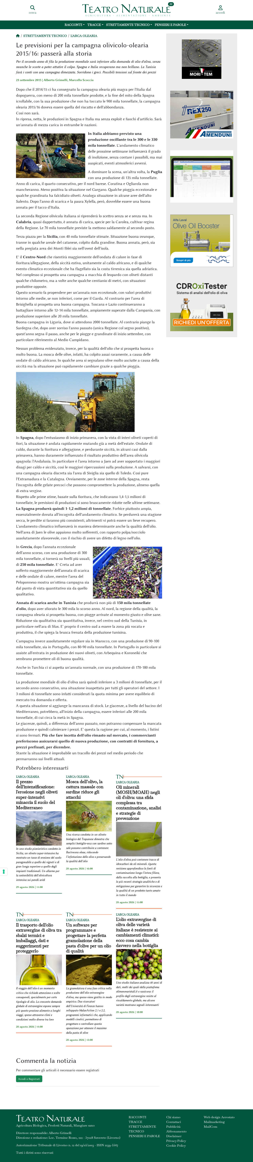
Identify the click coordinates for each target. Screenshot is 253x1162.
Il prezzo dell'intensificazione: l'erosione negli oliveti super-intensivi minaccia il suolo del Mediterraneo (37, 794)
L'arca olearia (84, 36)
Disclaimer (173, 1136)
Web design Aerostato (219, 1117)
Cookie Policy (176, 1145)
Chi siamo (173, 1117)
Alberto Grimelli (55, 80)
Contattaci (173, 1122)
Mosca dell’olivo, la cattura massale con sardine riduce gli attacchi (84, 789)
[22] (126, 9)
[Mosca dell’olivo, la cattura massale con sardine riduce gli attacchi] (89, 817)
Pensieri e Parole (170, 25)
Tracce (94, 25)
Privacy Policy (176, 1141)
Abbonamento (176, 1131)
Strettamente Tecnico (128, 25)
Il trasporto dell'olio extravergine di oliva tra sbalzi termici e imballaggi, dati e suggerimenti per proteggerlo (39, 937)
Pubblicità (173, 1127)
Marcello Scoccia (81, 80)
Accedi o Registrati (29, 1078)
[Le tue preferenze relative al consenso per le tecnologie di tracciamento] (4, 871)
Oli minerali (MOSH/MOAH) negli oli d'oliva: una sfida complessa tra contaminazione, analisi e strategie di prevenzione (138, 802)
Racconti (73, 25)
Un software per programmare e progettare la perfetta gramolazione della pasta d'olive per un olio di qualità (88, 937)
